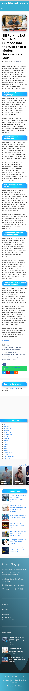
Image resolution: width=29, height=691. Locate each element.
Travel (6, 454)
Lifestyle (6, 444)
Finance (6, 438)
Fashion (6, 436)
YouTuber (7, 458)
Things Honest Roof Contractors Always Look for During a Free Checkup (18, 508)
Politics (6, 448)
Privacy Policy (6, 617)
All (4, 425)
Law (5, 442)
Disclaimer (5, 615)
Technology (8, 452)
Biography (7, 345)
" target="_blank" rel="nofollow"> (14, 367)
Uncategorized (9, 456)
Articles (6, 426)
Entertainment (9, 434)
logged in (14, 388)
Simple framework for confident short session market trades (17, 550)
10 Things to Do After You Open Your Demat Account (18, 542)
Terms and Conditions (9, 620)
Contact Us (5, 612)
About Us (5, 609)
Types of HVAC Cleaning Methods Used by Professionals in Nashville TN (18, 498)
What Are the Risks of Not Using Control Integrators (18, 516)
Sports (6, 450)
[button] (27, 3)
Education (7, 432)
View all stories (24, 465)
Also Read (5, 340)
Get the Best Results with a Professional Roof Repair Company (18, 533)
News (6, 446)
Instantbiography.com (13, 3)
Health (6, 440)
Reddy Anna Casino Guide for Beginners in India (17, 525)
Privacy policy (14, 682)
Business (7, 430)
